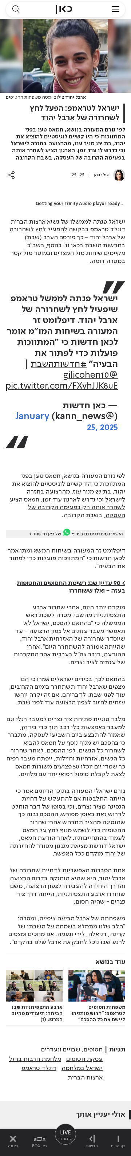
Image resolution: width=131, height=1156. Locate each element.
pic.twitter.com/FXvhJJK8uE (61, 386)
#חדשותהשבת (59, 364)
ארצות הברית (85, 1077)
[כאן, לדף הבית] (64, 9)
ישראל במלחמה (82, 1068)
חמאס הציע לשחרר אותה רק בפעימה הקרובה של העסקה (67, 507)
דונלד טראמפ (38, 1068)
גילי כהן (101, 175)
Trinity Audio (78, 204)
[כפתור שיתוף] (11, 175)
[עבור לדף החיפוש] (15, 9)
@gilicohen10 (90, 375)
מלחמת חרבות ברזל (35, 1059)
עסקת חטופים (84, 1059)
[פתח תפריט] (116, 9)
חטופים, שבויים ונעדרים (72, 1049)
